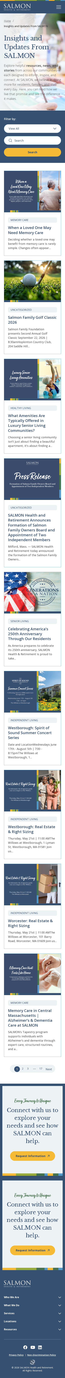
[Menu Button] (58, 7)
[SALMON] (17, 7)
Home (7, 21)
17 (40, 1068)
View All (14, 128)
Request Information (30, 1156)
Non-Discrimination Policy (41, 1354)
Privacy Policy (16, 1354)
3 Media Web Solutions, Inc (32, 1362)
